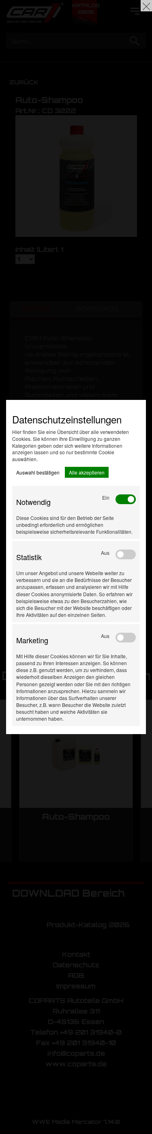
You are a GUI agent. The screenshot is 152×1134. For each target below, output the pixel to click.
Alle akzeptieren (87, 472)
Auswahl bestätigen (38, 472)
